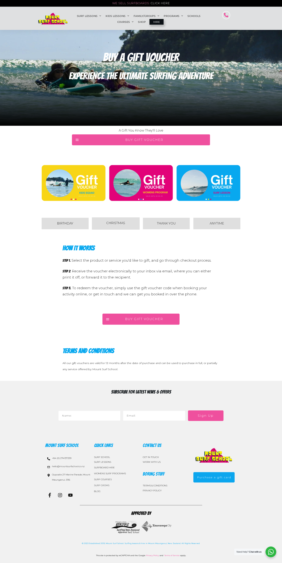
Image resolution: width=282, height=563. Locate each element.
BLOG (97, 491)
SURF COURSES (103, 479)
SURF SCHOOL (102, 457)
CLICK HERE (160, 3)
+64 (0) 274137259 (61, 458)
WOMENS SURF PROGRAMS (110, 473)
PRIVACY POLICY (152, 490)
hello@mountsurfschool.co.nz (68, 466)
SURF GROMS (101, 485)
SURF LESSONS (102, 461)
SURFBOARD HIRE (104, 467)
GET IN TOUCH (151, 457)
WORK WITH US (152, 461)
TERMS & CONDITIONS (155, 485)
